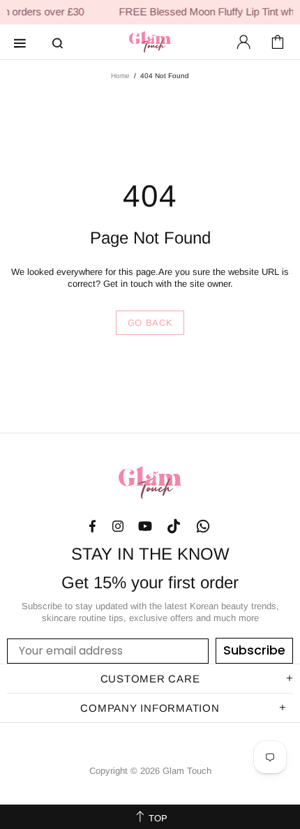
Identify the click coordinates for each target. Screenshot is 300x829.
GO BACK (150, 323)
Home (120, 76)
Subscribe (254, 650)
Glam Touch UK (150, 42)
